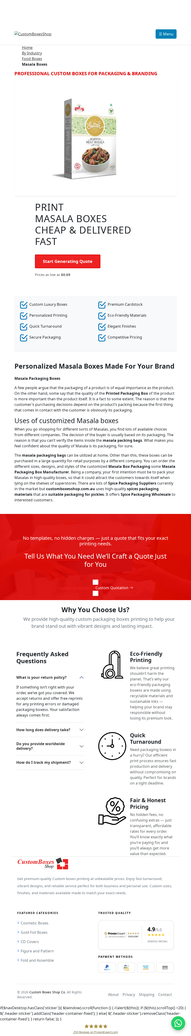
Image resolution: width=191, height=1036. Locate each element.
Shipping (146, 994)
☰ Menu (166, 34)
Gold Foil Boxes (34, 932)
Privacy (129, 994)
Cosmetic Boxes (34, 923)
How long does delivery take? (43, 729)
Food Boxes (32, 58)
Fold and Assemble (37, 960)
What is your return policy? (41, 677)
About (113, 994)
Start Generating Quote (67, 261)
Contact (165, 994)
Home (27, 47)
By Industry (32, 53)
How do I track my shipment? (43, 762)
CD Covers (30, 941)
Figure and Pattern (37, 951)
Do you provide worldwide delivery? (40, 746)
